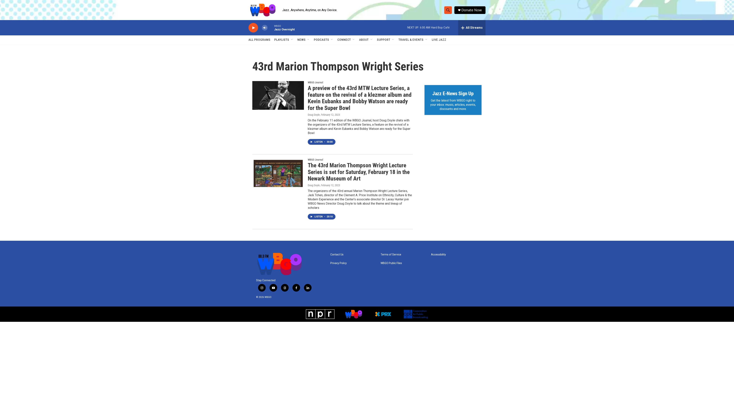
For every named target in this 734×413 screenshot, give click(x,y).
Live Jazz (439, 39)
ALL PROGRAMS (259, 39)
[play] (253, 28)
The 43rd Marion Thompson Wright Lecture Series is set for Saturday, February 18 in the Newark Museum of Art (359, 172)
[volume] (264, 28)
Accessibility (438, 254)
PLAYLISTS (281, 39)
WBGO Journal (315, 82)
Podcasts (321, 39)
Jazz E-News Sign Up (453, 93)
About (364, 39)
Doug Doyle (314, 114)
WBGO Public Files (391, 263)
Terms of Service (391, 254)
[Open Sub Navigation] (292, 39)
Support (383, 39)
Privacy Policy (338, 263)
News (301, 39)
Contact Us (336, 254)
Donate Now (471, 10)
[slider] (270, 28)
